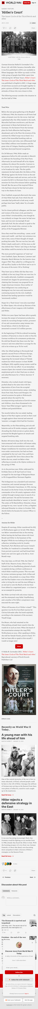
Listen (34, 23)
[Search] (34, 915)
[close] (32, 942)
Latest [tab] (9, 915)
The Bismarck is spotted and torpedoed (14, 921)
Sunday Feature (8, 9)
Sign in (34, 3)
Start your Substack (14, 1000)
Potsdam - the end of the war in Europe (14, 938)
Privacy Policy (22, 988)
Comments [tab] (6, 891)
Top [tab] (4, 915)
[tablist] (10, 891)
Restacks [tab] (14, 891)
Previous (7, 877)
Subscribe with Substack (20, 980)
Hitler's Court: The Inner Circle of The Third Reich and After (19, 79)
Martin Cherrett (7, 741)
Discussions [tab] (16, 915)
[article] (19, 926)
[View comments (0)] (10, 28)
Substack (9, 1005)
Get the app (29, 1000)
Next (31, 877)
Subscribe (27, 3)
